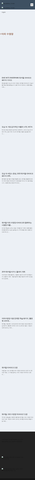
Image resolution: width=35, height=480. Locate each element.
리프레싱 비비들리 (10, 244)
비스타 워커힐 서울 (10, 248)
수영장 (7, 206)
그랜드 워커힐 (9, 46)
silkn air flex (9, 99)
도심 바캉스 (8, 153)
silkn (6, 95)
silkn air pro (9, 103)
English (4, 12)
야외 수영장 (8, 251)
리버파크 (7, 54)
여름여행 (7, 302)
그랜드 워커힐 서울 (10, 339)
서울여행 (7, 61)
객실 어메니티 (9, 107)
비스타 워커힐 (9, 57)
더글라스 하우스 (9, 50)
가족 (6, 286)
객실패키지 (8, 290)
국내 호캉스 (8, 141)
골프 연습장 (8, 110)
